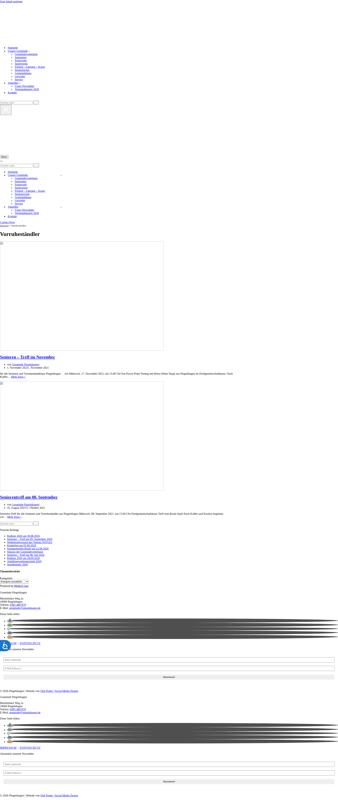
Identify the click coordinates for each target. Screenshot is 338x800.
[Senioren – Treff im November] (82, 349)
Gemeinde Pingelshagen (25, 364)
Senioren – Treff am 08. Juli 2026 (25, 554)
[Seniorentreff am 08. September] (82, 489)
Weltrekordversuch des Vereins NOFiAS (29, 542)
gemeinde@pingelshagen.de (24, 608)
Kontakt (12, 92)
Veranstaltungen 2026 (27, 89)
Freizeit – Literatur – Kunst (30, 66)
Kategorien (6, 578)
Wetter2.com (21, 585)
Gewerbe (20, 76)
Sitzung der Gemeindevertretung (25, 551)
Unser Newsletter (24, 86)
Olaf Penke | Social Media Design (59, 691)
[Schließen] (6, 110)
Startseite (13, 47)
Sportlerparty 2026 (17, 564)
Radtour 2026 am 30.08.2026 (23, 535)
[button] (29, 51)
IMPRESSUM (8, 747)
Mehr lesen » (18, 376)
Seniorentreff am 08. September (29, 497)
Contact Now (7, 222)
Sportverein (21, 63)
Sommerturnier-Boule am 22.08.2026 (28, 548)
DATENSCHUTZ (30, 643)
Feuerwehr (21, 60)
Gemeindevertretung (26, 54)
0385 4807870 (18, 604)
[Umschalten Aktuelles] (61, 206)
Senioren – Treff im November (27, 357)
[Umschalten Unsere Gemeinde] (61, 175)
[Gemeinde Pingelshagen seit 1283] (169, 23)
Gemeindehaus (23, 73)
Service (19, 79)
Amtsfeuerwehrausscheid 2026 (24, 561)
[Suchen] (1, 98)
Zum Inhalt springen (11, 1)
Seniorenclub (22, 70)
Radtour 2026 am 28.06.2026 (23, 558)
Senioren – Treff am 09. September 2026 (29, 539)
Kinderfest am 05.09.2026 (21, 545)
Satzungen (20, 57)
